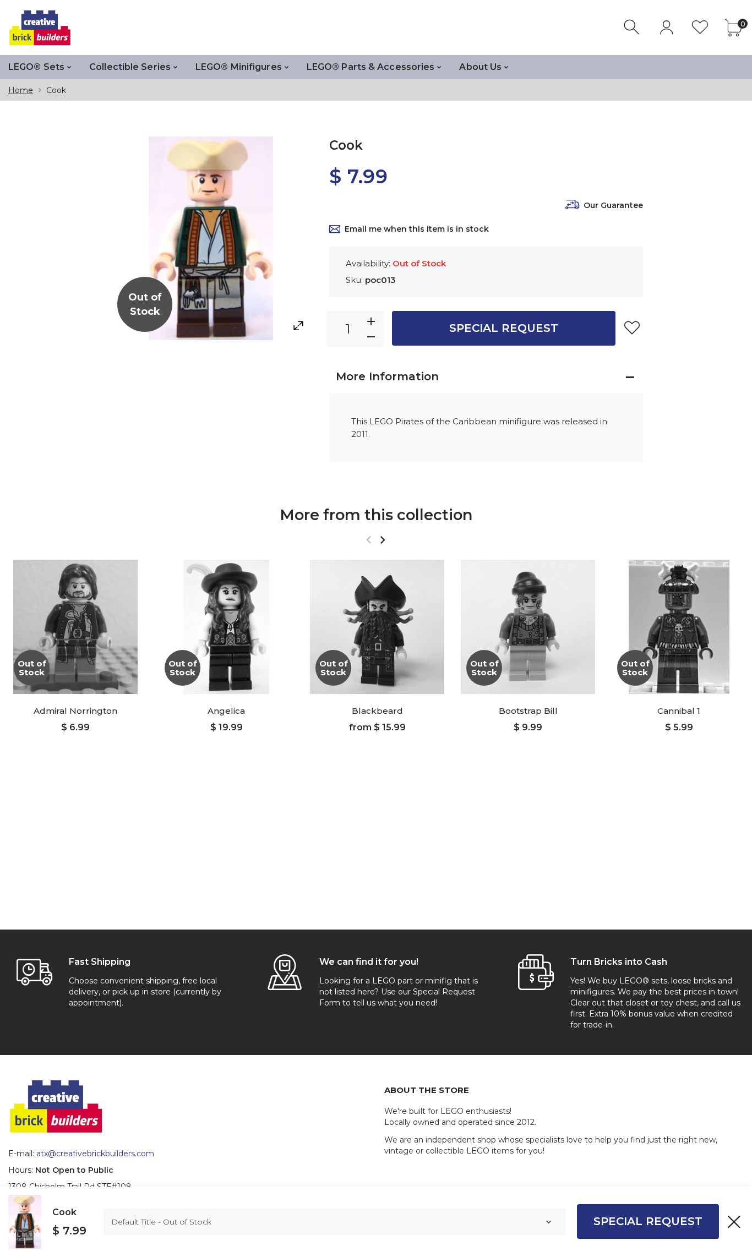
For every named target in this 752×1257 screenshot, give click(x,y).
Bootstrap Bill (528, 711)
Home (20, 90)
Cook (64, 1212)
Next (382, 539)
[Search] (633, 27)
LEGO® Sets (36, 67)
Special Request (503, 328)
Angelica (226, 711)
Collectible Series (130, 67)
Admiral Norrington (75, 711)
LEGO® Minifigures (238, 67)
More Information (387, 376)
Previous (368, 539)
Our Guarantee (613, 205)
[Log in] (666, 27)
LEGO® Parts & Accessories (371, 67)
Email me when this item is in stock (417, 229)
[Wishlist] (700, 27)
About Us (480, 67)
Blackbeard (377, 711)
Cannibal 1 (678, 711)
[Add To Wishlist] (632, 327)
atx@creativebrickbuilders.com (95, 1153)
